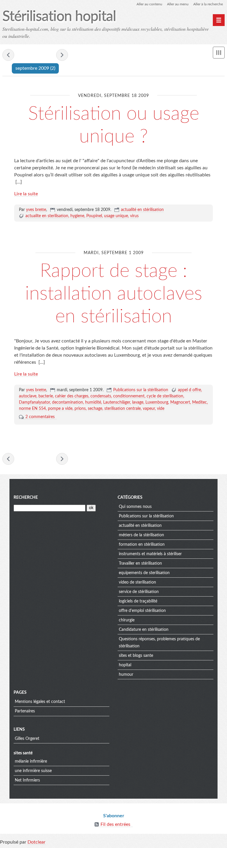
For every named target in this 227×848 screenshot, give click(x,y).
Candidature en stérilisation (143, 630)
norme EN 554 (32, 409)
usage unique (116, 216)
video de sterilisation (137, 582)
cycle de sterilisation (165, 396)
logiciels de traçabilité (138, 601)
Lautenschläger (116, 402)
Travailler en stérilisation (140, 563)
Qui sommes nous (135, 507)
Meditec (199, 402)
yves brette (36, 210)
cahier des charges (71, 396)
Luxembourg (156, 402)
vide (160, 409)
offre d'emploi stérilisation (142, 611)
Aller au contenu (149, 4)
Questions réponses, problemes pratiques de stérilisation (159, 642)
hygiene (77, 216)
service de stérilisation (139, 592)
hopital (125, 665)
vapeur (149, 409)
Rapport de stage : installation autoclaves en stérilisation (113, 293)
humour (126, 674)
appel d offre (189, 390)
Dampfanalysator (34, 402)
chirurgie (126, 620)
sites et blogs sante (136, 656)
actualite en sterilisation (46, 216)
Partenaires (25, 711)
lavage (137, 402)
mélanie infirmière (31, 761)
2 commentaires (40, 417)
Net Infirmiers (27, 780)
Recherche (26, 498)
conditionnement (129, 396)
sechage (95, 409)
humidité (93, 402)
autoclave (27, 396)
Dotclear (36, 842)
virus (134, 216)
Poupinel (94, 216)
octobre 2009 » (62, 55)
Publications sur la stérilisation (140, 390)
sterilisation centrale (122, 409)
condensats (100, 396)
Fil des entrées (115, 824)
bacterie (45, 396)
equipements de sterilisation (144, 573)
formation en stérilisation (142, 544)
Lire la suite (26, 193)
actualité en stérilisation (142, 210)
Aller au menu (178, 4)
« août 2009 (8, 55)
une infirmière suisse (33, 771)
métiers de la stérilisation (141, 535)
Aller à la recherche (208, 4)
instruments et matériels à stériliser (150, 554)
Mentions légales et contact (40, 702)
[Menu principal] (219, 20)
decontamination (67, 402)
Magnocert (180, 402)
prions (80, 409)
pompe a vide (60, 409)
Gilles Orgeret (27, 739)
